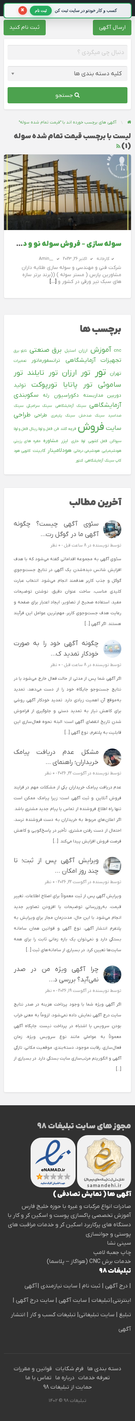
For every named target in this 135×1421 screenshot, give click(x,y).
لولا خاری (78, 441)
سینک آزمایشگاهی (70, 405)
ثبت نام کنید (24, 27)
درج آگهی (116, 1286)
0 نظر (55, 545)
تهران (115, 373)
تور (100, 372)
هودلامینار (60, 450)
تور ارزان (76, 373)
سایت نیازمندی (59, 1286)
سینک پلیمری (63, 415)
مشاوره (50, 440)
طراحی (40, 415)
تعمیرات (20, 360)
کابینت (39, 451)
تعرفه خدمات (94, 1377)
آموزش (100, 350)
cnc (117, 351)
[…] (53, 281)
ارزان (82, 351)
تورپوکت (44, 385)
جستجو (65, 95)
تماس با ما (38, 1377)
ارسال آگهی (112, 27)
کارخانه (102, 259)
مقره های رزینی (27, 441)
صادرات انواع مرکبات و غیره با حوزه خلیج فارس (76, 1206)
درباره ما (65, 1377)
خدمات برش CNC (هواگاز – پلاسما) (89, 1261)
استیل (70, 351)
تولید (20, 385)
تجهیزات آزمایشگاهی (94, 360)
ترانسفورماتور (45, 360)
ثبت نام (92, 1286)
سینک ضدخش (91, 415)
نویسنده (101, 545)
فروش (91, 427)
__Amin (46, 259)
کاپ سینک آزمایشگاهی (103, 460)
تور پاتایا (78, 385)
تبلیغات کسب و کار (53, 1314)
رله (46, 395)
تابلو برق (20, 350)
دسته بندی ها (104, 1368)
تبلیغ (124, 1314)
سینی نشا (119, 1243)
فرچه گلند (68, 428)
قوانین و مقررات (33, 1368)
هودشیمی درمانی (87, 450)
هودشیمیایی (111, 450)
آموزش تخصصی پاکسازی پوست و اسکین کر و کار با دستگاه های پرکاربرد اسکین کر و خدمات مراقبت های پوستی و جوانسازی (69, 1224)
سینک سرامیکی (39, 405)
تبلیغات (100, 1300)
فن (56, 428)
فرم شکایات (69, 1368)
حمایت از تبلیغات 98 (67, 1387)
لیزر (64, 441)
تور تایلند (42, 373)
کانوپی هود (22, 450)
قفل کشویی (97, 441)
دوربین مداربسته (102, 395)
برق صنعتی (46, 350)
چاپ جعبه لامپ (112, 1252)
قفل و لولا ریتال (41, 428)
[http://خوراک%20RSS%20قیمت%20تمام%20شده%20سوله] (118, 146)
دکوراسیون (66, 395)
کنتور (79, 460)
